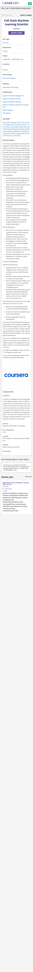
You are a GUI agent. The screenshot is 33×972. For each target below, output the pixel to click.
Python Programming (17, 133)
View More (28, 476)
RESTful (6, 136)
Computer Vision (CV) (17, 122)
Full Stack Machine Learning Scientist (20, 8)
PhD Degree (6, 113)
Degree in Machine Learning (12, 102)
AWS (4, 122)
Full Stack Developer (9, 78)
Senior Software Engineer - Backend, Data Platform (15, 483)
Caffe (8, 122)
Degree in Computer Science (12, 99)
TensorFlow (17, 136)
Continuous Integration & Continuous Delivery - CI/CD (16, 125)
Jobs (7, 8)
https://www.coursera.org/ (11, 447)
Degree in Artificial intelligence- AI (13, 96)
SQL (11, 136)
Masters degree (8, 110)
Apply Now (17, 33)
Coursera (16, 29)
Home (3, 8)
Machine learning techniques (16, 129)
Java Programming (16, 127)
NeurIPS (7, 133)
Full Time (5, 43)
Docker (7, 127)
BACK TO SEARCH (26, 15)
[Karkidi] (10, 3)
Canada (5, 70)
